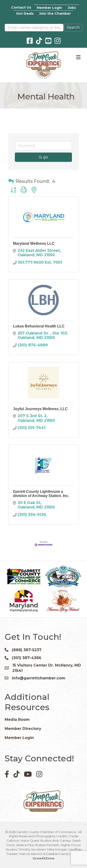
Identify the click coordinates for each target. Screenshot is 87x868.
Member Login (49, 8)
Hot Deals (25, 13)
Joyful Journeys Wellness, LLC (40, 409)
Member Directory (23, 728)
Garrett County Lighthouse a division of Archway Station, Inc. (41, 494)
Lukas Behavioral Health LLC (38, 326)
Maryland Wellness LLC (34, 243)
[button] (11, 181)
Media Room (17, 719)
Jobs (72, 8)
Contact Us (21, 7)
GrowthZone (43, 858)
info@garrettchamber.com (38, 678)
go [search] (45, 157)
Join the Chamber (55, 13)
